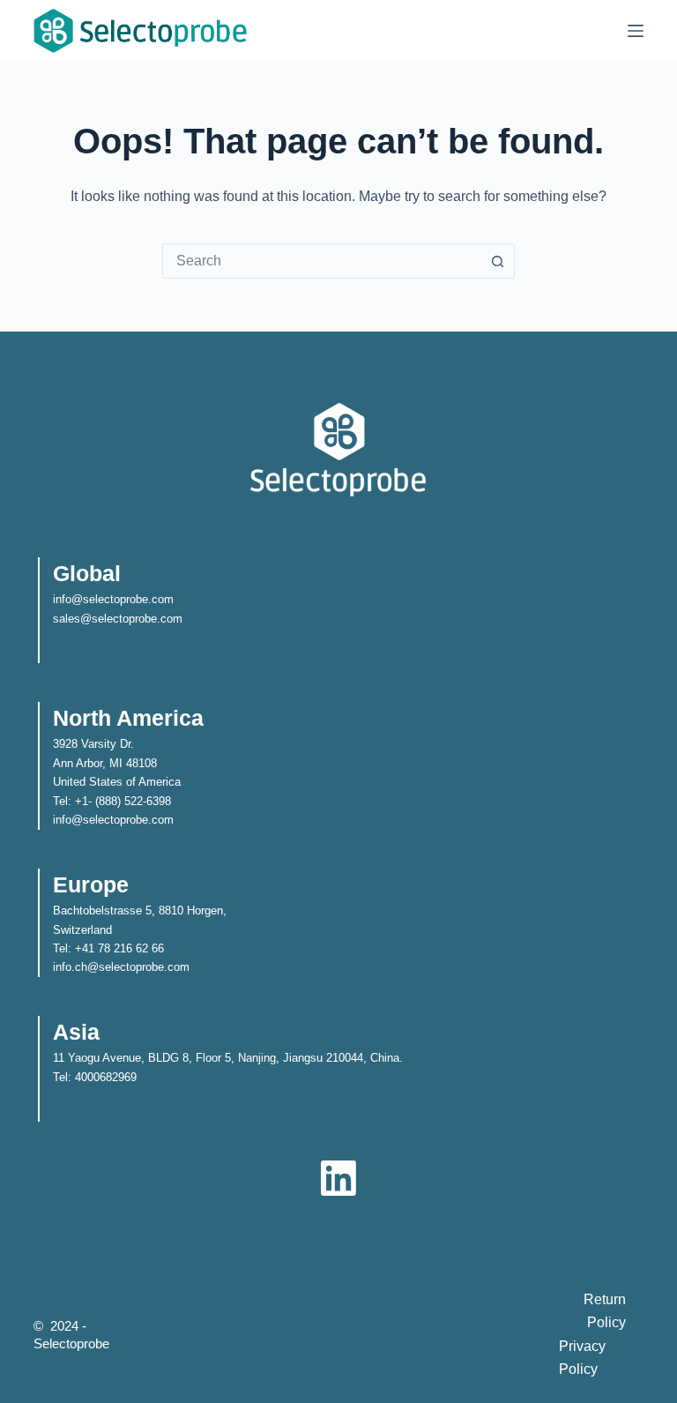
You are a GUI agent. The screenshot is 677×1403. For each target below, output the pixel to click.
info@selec (81, 599)
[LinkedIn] (338, 1178)
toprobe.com (142, 599)
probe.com (155, 618)
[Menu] (636, 31)
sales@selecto (91, 618)
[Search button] (497, 261)
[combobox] (321, 261)
